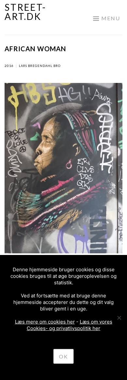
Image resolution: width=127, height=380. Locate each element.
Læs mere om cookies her (45, 322)
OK (63, 356)
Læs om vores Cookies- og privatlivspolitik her (69, 325)
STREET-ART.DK (25, 12)
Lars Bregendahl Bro (40, 66)
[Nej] (119, 317)
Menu (110, 18)
